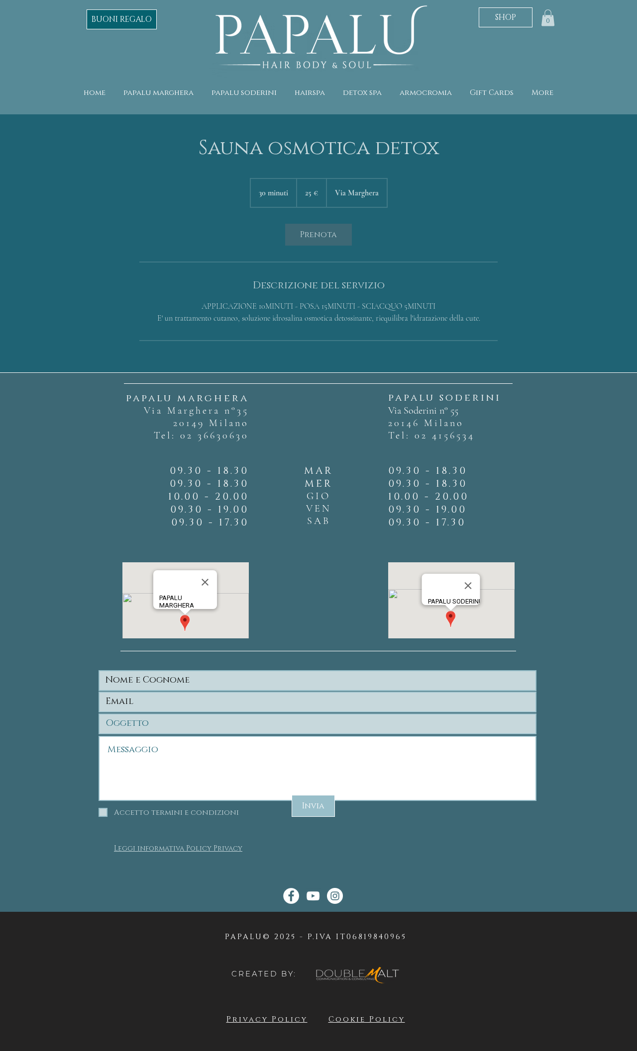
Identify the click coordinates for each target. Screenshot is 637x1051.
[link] (318, 235)
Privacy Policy (267, 1019)
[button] (548, 17)
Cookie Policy (366, 1019)
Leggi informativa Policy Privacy (178, 848)
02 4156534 (445, 435)
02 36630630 (214, 435)
